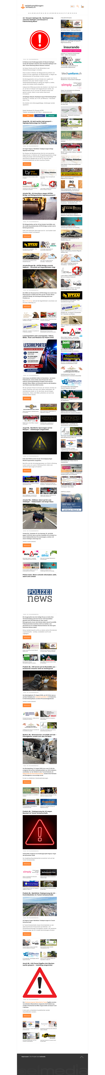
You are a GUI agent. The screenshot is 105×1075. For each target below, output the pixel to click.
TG (65, 13)
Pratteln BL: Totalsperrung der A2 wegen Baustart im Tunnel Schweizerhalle (37, 812)
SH (59, 13)
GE (41, 13)
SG (57, 13)
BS (37, 13)
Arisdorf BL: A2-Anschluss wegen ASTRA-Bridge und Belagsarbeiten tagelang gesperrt (39, 194)
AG (29, 13)
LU (49, 13)
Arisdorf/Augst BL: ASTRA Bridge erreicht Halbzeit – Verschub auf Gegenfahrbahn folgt (39, 266)
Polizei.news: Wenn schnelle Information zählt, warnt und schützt (40, 575)
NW (53, 13)
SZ (63, 13)
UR (68, 13)
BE (34, 13)
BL (36, 13)
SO (61, 13)
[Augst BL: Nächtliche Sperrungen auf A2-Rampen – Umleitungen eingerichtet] (40, 443)
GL (43, 13)
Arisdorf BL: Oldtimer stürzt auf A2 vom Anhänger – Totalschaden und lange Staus (38, 500)
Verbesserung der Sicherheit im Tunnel (36, 1002)
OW (55, 13)
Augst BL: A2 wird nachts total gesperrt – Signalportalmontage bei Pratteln (37, 122)
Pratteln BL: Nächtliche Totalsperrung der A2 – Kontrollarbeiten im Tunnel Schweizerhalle (39, 894)
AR (32, 13)
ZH (74, 13)
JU (47, 13)
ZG (76, 13)
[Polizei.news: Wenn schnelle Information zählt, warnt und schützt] (40, 595)
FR (39, 13)
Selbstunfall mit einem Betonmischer (33, 773)
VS (72, 13)
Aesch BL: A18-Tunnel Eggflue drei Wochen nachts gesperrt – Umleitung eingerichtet (38, 964)
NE (51, 13)
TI (66, 13)
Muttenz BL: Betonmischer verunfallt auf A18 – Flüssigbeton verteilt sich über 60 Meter (39, 735)
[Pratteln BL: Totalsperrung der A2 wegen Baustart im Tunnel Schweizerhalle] (40, 832)
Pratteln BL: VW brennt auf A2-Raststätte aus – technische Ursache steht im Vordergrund (39, 667)
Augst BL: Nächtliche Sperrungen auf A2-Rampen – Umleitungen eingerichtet (37, 428)
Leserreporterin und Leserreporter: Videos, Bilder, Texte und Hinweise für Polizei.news (38, 336)
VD (70, 13)
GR (45, 13)
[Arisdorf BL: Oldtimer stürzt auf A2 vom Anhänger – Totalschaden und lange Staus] (40, 516)
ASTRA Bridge (28, 301)
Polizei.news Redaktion (33, 59)
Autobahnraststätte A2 (41, 697)
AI (30, 13)
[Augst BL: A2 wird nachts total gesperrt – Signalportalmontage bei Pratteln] (40, 134)
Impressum (25, 1056)
